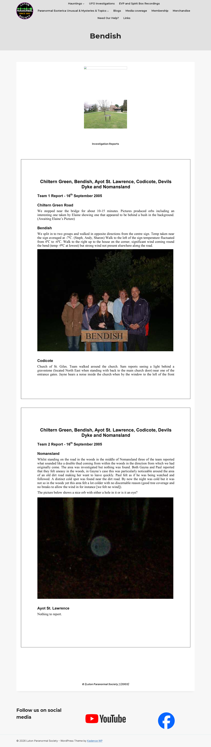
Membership (159, 10)
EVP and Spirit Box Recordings (139, 3)
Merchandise (181, 10)
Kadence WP (94, 740)
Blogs (117, 10)
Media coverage (136, 10)
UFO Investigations (102, 3)
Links (126, 18)
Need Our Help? (108, 18)
